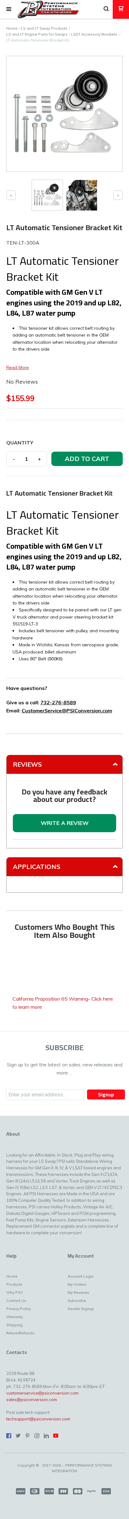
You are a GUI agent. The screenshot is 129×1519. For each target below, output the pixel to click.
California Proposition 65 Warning (50, 999)
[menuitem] (19, 1278)
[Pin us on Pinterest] (27, 1435)
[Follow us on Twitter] (18, 1435)
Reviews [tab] (27, 764)
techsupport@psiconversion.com (38, 1418)
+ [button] (39, 459)
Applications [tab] (36, 867)
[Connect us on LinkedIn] (46, 1435)
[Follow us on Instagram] (36, 1435)
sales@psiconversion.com (31, 1399)
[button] (8, 9)
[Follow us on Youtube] (55, 1435)
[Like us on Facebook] (8, 1435)
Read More (17, 367)
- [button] (14, 459)
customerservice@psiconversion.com (42, 1392)
